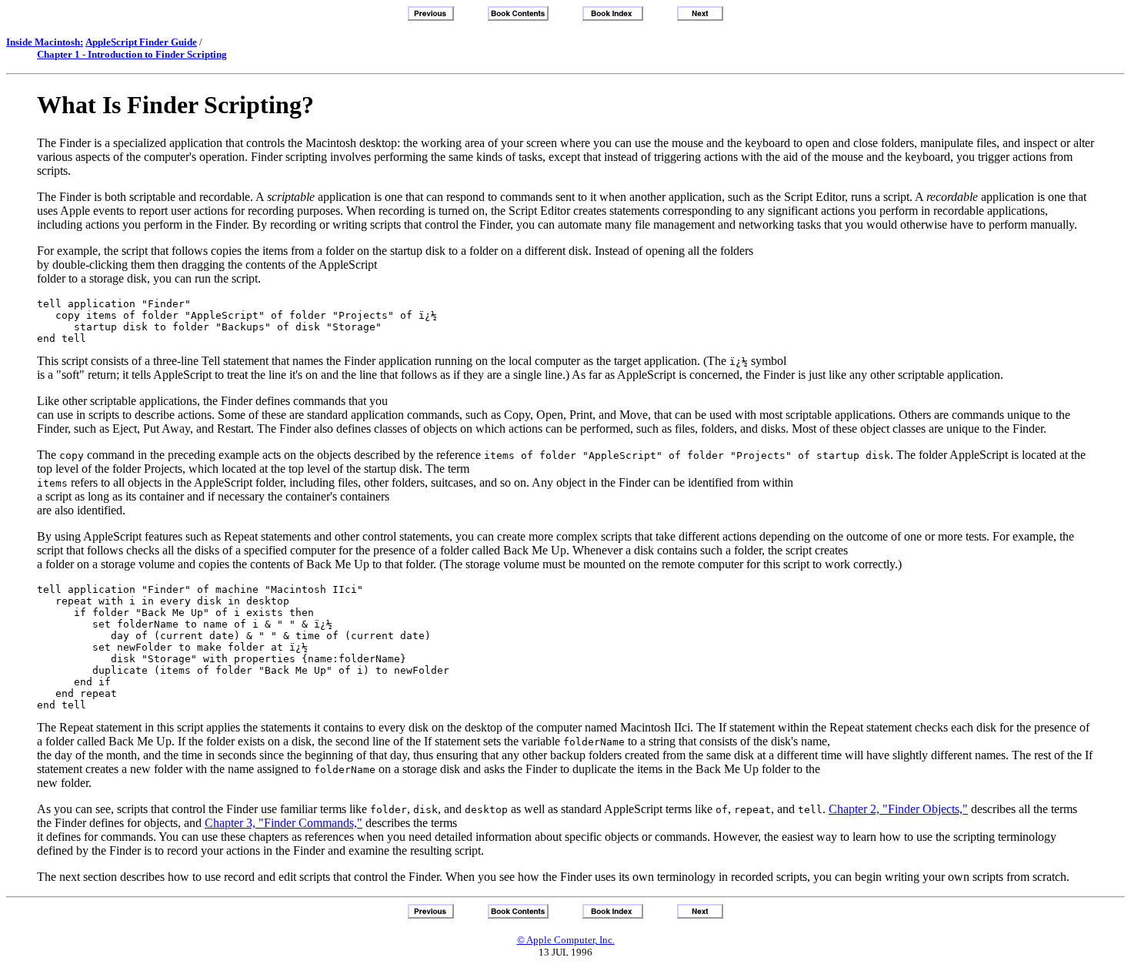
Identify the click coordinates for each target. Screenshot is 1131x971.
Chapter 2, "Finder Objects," (898, 808)
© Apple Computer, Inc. (566, 940)
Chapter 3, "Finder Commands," (283, 822)
